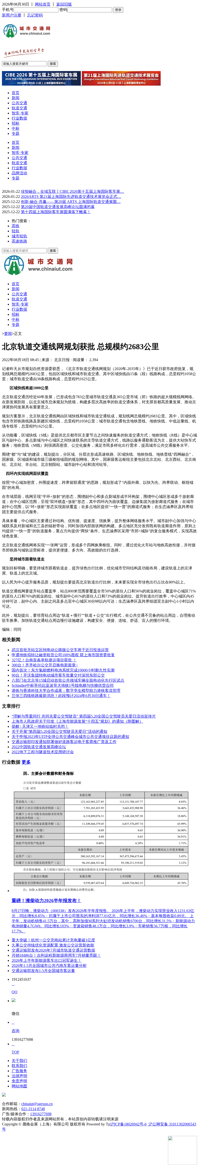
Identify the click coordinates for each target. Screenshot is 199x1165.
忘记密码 (35, 15)
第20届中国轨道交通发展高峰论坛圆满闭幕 (58, 207)
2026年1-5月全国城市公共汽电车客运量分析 (49, 965)
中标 (15, 128)
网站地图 (19, 1086)
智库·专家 (20, 113)
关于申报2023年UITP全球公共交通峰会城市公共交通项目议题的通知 (70, 737)
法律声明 (19, 1076)
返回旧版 (64, 4)
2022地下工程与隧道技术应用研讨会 (43, 752)
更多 (26, 762)
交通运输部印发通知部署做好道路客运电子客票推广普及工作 (64, 742)
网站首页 (42, 4)
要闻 (8, 334)
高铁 (15, 226)
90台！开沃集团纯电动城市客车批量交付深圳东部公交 (58, 675)
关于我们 (19, 1061)
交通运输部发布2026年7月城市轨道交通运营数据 (53, 950)
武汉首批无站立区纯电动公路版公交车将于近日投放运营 (60, 650)
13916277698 (40, 1114)
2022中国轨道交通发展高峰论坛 (39, 747)
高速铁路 (19, 241)
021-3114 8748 (33, 1109)
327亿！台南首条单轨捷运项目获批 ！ (44, 660)
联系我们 (19, 1066)
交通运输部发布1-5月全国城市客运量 (43, 971)
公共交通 (19, 103)
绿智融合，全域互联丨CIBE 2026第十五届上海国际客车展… (72, 191)
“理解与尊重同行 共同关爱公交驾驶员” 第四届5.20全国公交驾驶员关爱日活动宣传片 (84, 716)
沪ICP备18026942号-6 (128, 1124)
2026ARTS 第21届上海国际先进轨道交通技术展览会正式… (71, 196)
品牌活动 (19, 173)
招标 (15, 123)
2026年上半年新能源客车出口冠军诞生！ (47, 960)
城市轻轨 (19, 236)
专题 (15, 133)
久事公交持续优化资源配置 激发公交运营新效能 (53, 945)
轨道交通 (19, 108)
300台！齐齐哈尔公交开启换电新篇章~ (45, 665)
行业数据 (19, 118)
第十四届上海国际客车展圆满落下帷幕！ (56, 212)
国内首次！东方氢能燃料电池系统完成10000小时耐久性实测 (63, 670)
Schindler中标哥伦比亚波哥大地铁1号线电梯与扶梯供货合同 (63, 685)
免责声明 (19, 1081)
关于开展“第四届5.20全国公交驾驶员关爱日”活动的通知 (59, 731)
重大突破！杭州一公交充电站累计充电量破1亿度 (53, 940)
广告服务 (19, 1071)
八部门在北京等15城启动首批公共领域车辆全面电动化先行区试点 (68, 680)
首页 (15, 93)
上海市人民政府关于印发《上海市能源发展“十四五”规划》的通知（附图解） (77, 721)
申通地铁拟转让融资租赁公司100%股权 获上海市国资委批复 (63, 655)
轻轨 (15, 231)
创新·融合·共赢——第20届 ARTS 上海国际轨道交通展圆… (71, 202)
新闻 (15, 98)
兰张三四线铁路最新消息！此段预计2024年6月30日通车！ (61, 696)
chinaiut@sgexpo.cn (37, 1104)
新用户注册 (11, 15)
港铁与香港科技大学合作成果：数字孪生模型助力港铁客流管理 (66, 690)
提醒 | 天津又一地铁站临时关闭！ (40, 726)
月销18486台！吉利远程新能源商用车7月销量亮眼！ (56, 955)
